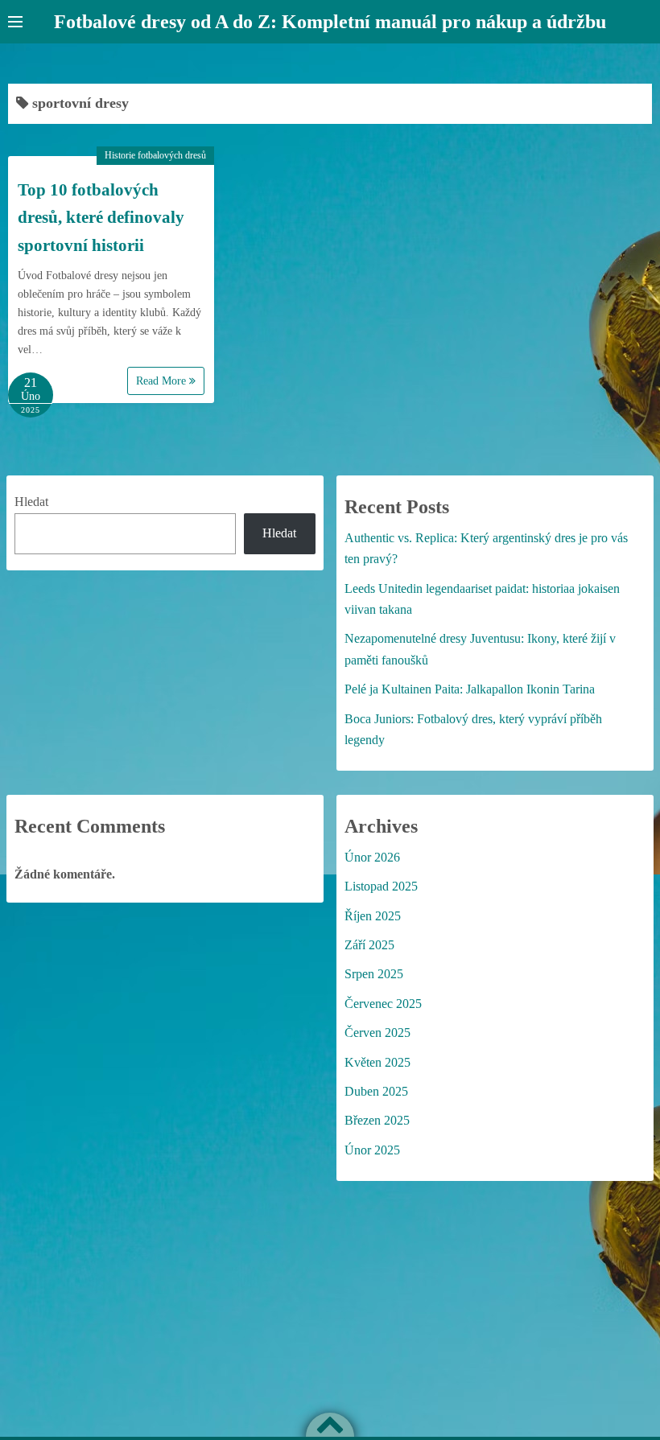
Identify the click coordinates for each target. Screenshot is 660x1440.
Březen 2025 (377, 1120)
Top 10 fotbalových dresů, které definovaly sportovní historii (101, 217)
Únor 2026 (372, 857)
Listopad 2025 (381, 886)
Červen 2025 (377, 1032)
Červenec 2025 (383, 1003)
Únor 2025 (372, 1150)
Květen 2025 (377, 1062)
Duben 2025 (376, 1091)
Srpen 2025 (373, 974)
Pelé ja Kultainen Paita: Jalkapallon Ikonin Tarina (469, 689)
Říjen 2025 (372, 916)
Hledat (31, 501)
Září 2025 (369, 945)
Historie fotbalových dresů (155, 155)
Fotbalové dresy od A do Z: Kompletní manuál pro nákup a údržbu (330, 21)
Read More (162, 381)
